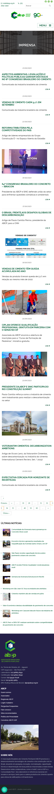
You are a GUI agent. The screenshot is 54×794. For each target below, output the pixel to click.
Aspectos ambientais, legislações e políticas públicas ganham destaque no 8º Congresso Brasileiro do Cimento (26, 77)
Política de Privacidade (9, 717)
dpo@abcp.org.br (31, 683)
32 (47, 503)
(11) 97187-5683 (11, 680)
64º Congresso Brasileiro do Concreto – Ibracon (26, 185)
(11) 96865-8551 (17, 672)
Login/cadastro (7, 703)
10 (23, 503)
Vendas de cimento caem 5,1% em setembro (21, 103)
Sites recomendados (9, 713)
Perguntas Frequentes (9, 706)
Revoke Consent (4, 789)
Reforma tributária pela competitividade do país (17, 129)
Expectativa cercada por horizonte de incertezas (26, 478)
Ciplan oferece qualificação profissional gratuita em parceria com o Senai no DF (26, 327)
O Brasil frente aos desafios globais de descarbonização (26, 213)
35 (13, 508)
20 (29, 503)
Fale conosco (6, 710)
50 (31, 508)
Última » (6, 513)
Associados (5, 696)
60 (37, 508)
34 (7, 508)
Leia (46, 89)
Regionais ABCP (7, 699)
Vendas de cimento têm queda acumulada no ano (20, 270)
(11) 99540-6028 (13, 678)
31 (41, 503)
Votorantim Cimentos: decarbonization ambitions (26, 447)
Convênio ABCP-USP (9, 720)
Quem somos (6, 692)
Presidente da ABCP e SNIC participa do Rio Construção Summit (25, 387)
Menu (43, 25)
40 (25, 508)
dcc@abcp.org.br (9, 3)
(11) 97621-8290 (17, 675)
